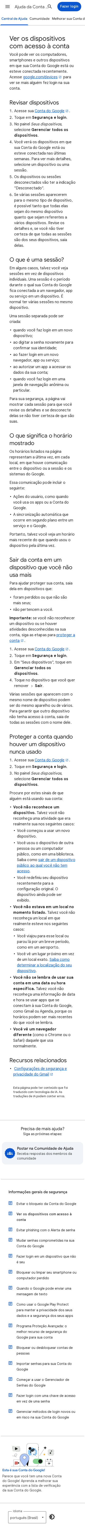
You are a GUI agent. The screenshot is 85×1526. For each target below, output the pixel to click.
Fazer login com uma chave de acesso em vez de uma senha (46, 1398)
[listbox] (27, 1517)
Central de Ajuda (14, 19)
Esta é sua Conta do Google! (23, 1470)
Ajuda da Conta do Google (32, 6)
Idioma (17, 1511)
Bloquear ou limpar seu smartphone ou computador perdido (46, 1275)
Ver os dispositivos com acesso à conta (44, 1217)
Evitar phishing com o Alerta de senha (46, 1230)
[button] (7, 6)
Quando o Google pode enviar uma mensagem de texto (44, 1291)
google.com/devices (40, 77)
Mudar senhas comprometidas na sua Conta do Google (45, 1243)
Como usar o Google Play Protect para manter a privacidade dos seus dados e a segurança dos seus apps (45, 1310)
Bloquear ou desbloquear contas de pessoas (45, 1350)
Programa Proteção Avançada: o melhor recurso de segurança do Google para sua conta (42, 1331)
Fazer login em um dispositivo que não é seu (46, 1259)
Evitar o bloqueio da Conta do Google (46, 1204)
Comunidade (40, 19)
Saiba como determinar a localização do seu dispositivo (44, 965)
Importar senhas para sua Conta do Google (44, 1366)
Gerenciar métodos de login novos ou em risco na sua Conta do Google (46, 1414)
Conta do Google (49, 111)
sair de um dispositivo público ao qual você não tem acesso (46, 866)
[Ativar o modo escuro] (52, 1516)
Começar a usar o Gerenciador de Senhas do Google (43, 1382)
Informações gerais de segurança (37, 1192)
